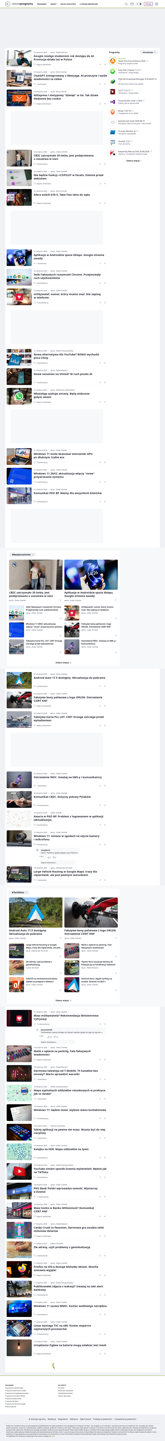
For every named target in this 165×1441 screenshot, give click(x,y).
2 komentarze (42, 686)
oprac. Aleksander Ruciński (61, 868)
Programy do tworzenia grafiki (15, 1404)
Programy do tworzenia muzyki (15, 1391)
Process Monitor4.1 (127, 131)
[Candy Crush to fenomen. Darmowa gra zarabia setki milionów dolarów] (19, 1230)
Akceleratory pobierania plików (130, 84)
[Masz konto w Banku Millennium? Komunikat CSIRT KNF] (19, 1210)
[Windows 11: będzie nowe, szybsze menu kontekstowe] (19, 1112)
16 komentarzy (42, 303)
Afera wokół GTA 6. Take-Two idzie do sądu (62, 194)
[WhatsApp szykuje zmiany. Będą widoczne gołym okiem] (19, 396)
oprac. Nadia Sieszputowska (61, 351)
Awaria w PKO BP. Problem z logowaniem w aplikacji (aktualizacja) (68, 817)
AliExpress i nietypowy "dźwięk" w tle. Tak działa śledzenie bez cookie (66, 96)
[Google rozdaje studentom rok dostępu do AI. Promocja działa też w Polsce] (19, 58)
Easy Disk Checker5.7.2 (129, 70)
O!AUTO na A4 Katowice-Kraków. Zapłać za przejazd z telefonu (41, 980)
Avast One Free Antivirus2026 (132, 61)
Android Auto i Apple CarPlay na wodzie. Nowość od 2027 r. (96, 980)
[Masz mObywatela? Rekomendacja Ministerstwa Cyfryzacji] (19, 1018)
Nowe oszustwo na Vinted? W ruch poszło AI (63, 374)
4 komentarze (42, 283)
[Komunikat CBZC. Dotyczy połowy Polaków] (19, 799)
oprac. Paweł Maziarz (59, 52)
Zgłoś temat (85, 1419)
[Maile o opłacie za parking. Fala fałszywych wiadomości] (71, 950)
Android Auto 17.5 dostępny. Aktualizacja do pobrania (69, 677)
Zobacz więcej (62, 662)
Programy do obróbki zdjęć (14, 1388)
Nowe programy (10, 1407)
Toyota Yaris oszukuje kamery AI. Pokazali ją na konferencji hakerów (98, 963)
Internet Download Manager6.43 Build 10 (137, 79)
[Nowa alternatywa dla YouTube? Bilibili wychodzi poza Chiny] (19, 357)
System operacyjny (64, 1396)
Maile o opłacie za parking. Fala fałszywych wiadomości (96, 946)
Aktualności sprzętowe (65, 1391)
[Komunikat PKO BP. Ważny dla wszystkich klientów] (19, 495)
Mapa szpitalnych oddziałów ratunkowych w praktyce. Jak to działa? (70, 1091)
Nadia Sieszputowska (59, 1086)
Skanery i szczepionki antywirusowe (132, 154)
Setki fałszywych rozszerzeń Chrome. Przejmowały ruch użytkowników (67, 276)
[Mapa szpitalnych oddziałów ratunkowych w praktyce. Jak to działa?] (19, 1093)
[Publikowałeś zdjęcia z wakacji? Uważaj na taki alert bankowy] (19, 1289)
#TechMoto (18, 892)
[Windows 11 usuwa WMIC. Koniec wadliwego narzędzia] (19, 1308)
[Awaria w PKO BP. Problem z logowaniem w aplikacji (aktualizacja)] (19, 819)
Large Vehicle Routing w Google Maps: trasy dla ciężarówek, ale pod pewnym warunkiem (65, 873)
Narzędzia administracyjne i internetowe (134, 123)
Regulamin (63, 1419)
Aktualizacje (148, 52)
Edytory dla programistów (128, 103)
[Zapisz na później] (100, 64)
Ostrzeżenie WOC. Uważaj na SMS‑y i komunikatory (68, 777)
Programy (42, 4)
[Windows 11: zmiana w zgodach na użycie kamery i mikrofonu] (19, 838)
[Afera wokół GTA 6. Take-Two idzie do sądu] (19, 197)
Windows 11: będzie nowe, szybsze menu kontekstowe (70, 1110)
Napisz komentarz (44, 64)
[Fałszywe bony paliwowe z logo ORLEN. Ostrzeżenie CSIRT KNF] (71, 629)
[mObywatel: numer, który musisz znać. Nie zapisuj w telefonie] (19, 296)
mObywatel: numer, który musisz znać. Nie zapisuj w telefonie (67, 295)
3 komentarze (42, 363)
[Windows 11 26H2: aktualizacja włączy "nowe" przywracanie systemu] (19, 476)
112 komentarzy (43, 1024)
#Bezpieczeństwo (21, 554)
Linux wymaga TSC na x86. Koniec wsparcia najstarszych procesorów (62, 1327)
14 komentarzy (42, 1118)
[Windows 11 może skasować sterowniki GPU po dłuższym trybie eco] (19, 456)
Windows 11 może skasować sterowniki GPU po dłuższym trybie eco (63, 455)
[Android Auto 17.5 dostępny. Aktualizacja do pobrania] (19, 680)
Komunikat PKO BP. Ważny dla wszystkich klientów (68, 493)
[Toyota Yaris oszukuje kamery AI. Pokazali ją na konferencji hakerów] (71, 967)
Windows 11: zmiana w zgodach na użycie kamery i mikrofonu (67, 837)
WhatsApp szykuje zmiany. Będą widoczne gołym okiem (62, 395)
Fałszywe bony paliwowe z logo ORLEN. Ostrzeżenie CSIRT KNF (96, 625)
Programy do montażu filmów (15, 1396)
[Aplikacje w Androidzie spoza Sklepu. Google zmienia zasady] (19, 257)
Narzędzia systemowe (127, 133)
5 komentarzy (42, 462)
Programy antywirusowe (128, 63)
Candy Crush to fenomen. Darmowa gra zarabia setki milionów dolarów (69, 1229)
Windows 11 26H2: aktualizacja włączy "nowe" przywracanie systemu (64, 475)
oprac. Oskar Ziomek (58, 152)
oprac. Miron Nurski (58, 72)
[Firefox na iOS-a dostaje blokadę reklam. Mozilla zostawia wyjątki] (19, 1269)
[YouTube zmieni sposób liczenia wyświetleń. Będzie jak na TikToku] (19, 1171)
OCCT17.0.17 (124, 90)
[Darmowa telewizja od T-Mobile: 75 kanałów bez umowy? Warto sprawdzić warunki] (19, 1073)
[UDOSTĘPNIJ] (105, 64)
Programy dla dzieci (11, 1401)
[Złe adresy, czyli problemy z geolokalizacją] (16, 967)
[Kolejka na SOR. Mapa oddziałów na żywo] (19, 1151)
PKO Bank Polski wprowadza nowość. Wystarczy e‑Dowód (66, 1189)
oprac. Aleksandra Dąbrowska (62, 390)
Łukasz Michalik (32, 968)
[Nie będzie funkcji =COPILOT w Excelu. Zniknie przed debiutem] (19, 177)
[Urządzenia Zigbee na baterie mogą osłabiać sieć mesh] (19, 1347)
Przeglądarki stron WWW (128, 113)
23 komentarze (43, 805)
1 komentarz (42, 84)
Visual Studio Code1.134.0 (130, 100)
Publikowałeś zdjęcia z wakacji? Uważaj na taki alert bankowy (68, 1287)
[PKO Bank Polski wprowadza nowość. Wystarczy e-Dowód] (19, 1191)
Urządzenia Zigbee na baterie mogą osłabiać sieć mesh (70, 1345)
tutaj (53, 1436)
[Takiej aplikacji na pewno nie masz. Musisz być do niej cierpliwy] (19, 1132)
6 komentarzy (42, 164)
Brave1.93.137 (124, 111)
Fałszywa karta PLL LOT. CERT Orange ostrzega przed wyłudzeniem (44, 642)
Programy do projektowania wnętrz (17, 1393)
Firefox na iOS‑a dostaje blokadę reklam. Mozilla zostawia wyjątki (66, 1268)
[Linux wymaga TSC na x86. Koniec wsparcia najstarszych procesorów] (19, 1328)
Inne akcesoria (124, 144)
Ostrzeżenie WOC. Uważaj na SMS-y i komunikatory (98, 642)
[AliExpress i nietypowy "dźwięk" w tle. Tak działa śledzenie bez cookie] (19, 98)
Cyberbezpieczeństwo (65, 1393)
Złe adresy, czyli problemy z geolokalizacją (39, 963)
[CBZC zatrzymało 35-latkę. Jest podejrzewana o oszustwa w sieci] (19, 158)
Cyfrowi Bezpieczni (89, 4)
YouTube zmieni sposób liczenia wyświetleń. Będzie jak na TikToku (70, 1170)
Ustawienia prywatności (125, 1419)
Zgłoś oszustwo (68, 4)
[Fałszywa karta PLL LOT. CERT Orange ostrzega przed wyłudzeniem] (16, 646)
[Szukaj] (126, 4)
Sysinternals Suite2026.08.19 (131, 121)
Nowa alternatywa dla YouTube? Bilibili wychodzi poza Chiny (66, 355)
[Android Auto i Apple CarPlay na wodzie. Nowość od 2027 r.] (71, 984)
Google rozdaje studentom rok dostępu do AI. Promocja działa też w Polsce (64, 57)
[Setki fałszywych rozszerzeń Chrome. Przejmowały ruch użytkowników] (19, 277)
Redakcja (52, 1419)
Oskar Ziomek (55, 813)
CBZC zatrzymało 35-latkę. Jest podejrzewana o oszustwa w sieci (31, 594)
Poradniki (61, 1388)
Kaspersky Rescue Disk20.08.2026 (134, 151)
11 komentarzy (42, 1197)
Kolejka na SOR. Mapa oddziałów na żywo (61, 1149)
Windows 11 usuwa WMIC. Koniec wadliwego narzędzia (70, 1306)
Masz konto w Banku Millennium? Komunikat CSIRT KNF (64, 1209)
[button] (156, 4)
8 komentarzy (42, 844)
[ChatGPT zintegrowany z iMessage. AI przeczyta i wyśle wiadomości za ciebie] (19, 78)
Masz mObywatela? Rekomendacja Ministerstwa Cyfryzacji (66, 1017)
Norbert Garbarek (57, 1126)
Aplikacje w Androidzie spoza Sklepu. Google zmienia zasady (69, 256)
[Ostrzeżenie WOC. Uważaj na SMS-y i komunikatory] (71, 646)
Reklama (74, 1419)
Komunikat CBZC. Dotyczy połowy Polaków (62, 796)
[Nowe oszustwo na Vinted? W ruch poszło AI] (19, 376)
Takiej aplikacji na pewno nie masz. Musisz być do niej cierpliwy (69, 1131)
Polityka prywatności (102, 1419)
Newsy (53, 4)
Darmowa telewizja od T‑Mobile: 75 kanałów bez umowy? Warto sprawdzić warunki (66, 1072)
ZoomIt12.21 (124, 141)
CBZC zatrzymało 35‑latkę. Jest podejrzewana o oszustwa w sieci (64, 157)
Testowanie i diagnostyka (128, 72)
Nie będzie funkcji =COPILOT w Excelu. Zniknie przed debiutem (68, 176)
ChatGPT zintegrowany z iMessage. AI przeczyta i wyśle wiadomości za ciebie (70, 77)
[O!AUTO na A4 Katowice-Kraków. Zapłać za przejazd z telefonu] (16, 984)
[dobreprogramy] (24, 3)
